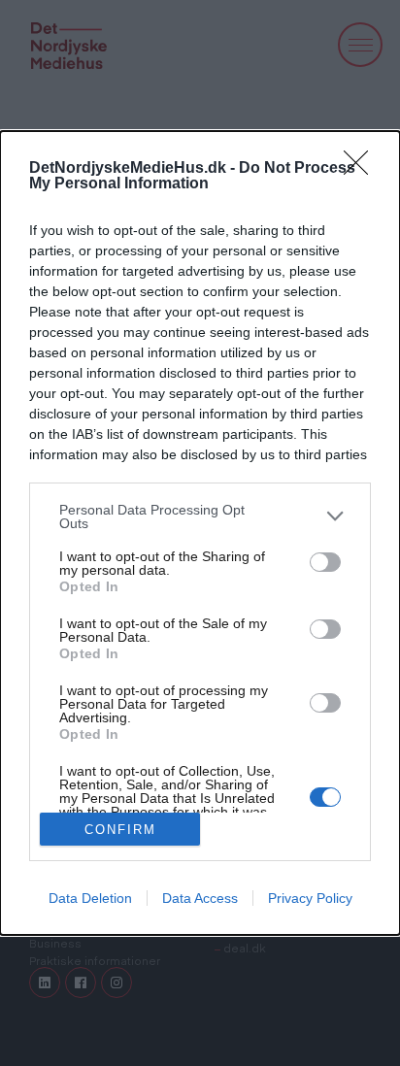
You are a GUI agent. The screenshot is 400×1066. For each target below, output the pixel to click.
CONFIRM (120, 829)
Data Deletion (90, 898)
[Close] (362, 168)
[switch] (325, 562)
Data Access (200, 898)
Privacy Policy (310, 898)
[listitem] (200, 516)
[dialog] (200, 533)
